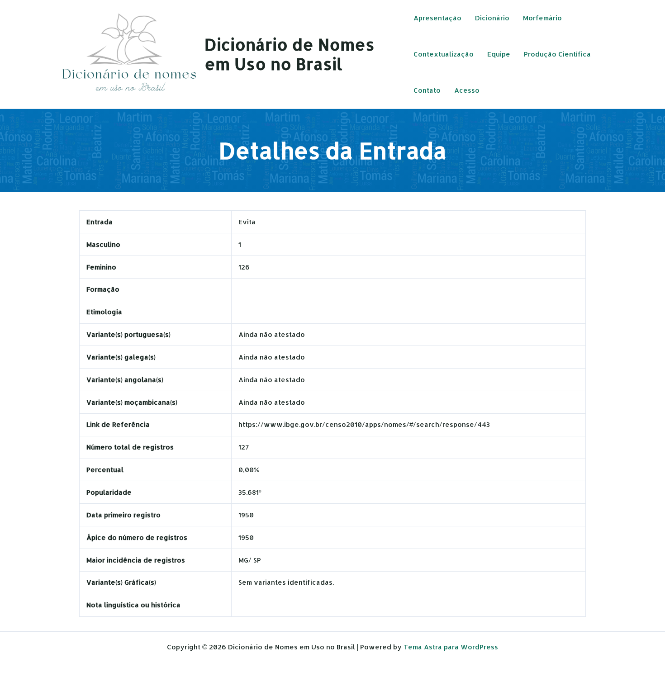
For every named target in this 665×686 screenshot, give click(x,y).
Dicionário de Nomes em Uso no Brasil (289, 54)
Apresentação (437, 18)
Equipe (498, 54)
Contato (427, 90)
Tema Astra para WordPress (451, 647)
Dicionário (492, 18)
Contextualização (443, 54)
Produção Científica (557, 54)
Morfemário (542, 18)
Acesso (467, 90)
